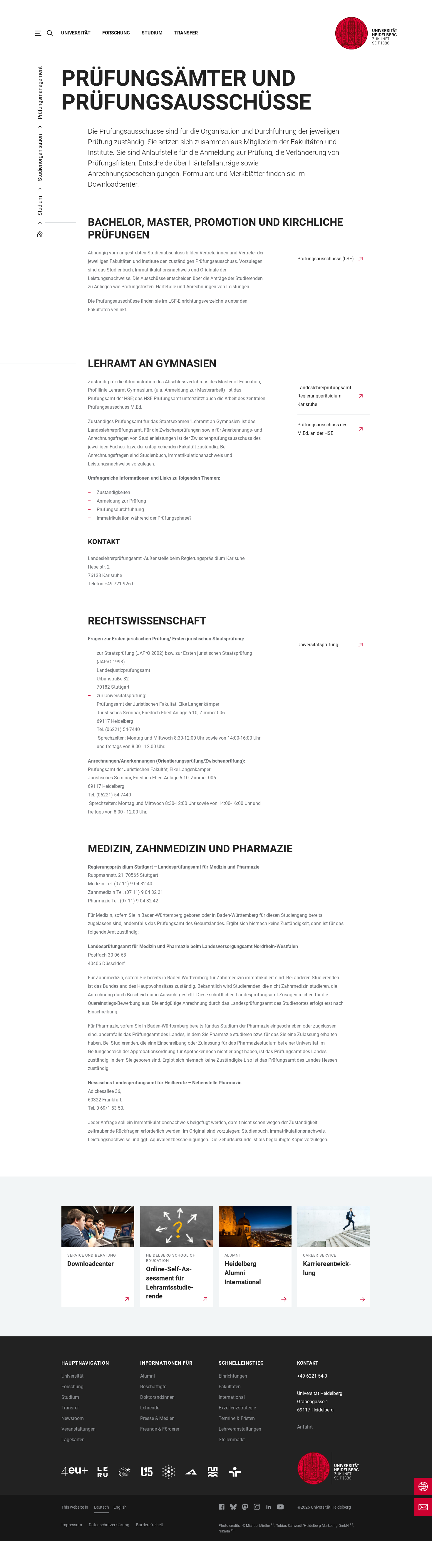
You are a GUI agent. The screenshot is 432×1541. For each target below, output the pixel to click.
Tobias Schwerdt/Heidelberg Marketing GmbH (312, 1526)
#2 (351, 1524)
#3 (232, 1530)
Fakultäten (230, 1386)
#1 (272, 1524)
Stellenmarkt (232, 1439)
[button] (97, 1363)
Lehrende (149, 1408)
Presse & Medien (157, 1418)
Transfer (186, 33)
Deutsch (101, 1507)
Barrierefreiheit (149, 1524)
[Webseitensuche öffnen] (53, 33)
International (232, 1397)
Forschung (116, 33)
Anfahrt (305, 1427)
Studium (152, 33)
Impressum (71, 1524)
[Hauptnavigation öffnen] (41, 33)
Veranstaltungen (78, 1429)
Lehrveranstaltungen (240, 1429)
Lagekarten (73, 1439)
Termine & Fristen (237, 1418)
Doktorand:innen (157, 1397)
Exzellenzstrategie (237, 1408)
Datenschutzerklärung (109, 1524)
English (120, 1507)
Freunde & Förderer (159, 1429)
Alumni (147, 1376)
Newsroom (72, 1418)
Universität (76, 33)
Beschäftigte (153, 1386)
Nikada (224, 1531)
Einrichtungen (233, 1376)
